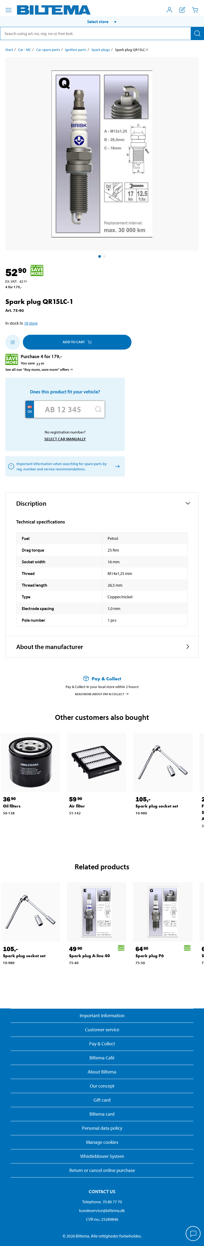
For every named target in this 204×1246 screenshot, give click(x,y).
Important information (102, 1015)
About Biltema (102, 1072)
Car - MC (24, 49)
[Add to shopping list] (12, 342)
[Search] (197, 33)
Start (9, 49)
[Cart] (195, 9)
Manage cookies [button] (102, 1142)
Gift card (102, 1100)
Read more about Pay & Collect (99, 694)
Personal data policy (102, 1128)
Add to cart (74, 342)
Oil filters (11, 806)
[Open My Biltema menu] (169, 9)
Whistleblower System (102, 1156)
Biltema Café (102, 1058)
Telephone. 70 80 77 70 (102, 1201)
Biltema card (102, 1114)
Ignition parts (75, 49)
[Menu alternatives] (8, 10)
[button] (102, 21)
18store (31, 323)
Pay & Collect (102, 1044)
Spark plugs (100, 49)
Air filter (77, 806)
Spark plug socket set (156, 806)
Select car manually (65, 438)
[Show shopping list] (182, 9)
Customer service (102, 1029)
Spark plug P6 (149, 956)
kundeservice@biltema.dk (102, 1210)
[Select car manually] (116, 466)
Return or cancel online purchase (102, 1170)
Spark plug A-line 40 (89, 956)
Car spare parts (48, 49)
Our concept (102, 1086)
